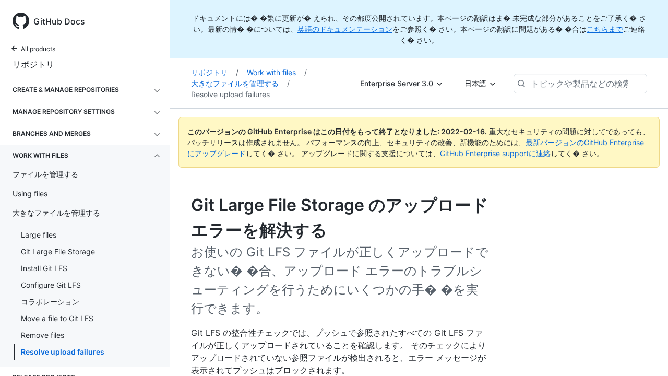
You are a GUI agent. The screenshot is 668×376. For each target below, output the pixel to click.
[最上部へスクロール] (645, 353)
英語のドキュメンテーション (344, 29)
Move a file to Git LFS (57, 318)
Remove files (42, 335)
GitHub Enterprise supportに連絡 (495, 153)
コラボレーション (50, 301)
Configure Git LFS (51, 284)
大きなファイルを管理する (240, 83)
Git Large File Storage (58, 251)
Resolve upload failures (62, 351)
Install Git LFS (44, 268)
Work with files (277, 72)
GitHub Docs (59, 21)
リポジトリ (33, 64)
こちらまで (605, 29)
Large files (38, 234)
